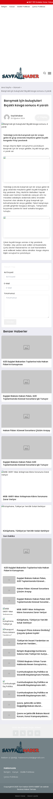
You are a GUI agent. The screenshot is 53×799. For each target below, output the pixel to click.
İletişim (4, 7)
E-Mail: (7, 283)
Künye (12, 7)
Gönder (10, 321)
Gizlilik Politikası (23, 7)
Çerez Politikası (38, 7)
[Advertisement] (26, 36)
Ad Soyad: (9, 272)
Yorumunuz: (9, 293)
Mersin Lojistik (33, 796)
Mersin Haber (20, 796)
